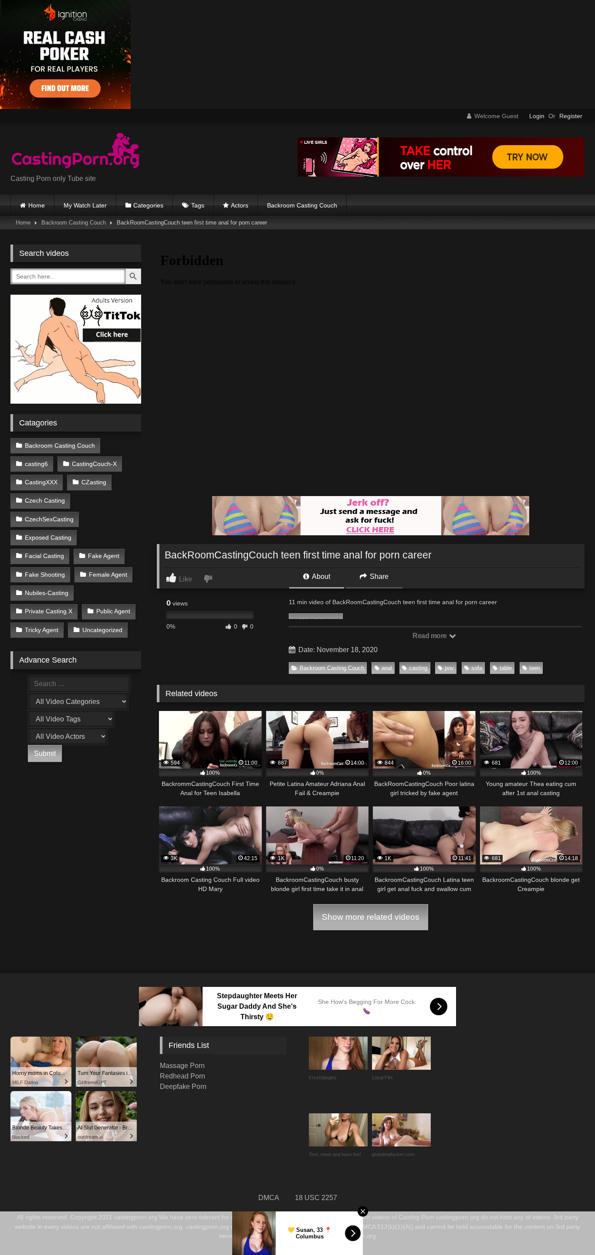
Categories (148, 205)
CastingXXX (41, 482)
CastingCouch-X (94, 463)
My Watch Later (85, 205)
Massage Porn (182, 1065)
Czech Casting (45, 500)
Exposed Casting (48, 537)
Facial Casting (44, 555)
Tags (197, 205)
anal (387, 668)
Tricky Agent (41, 629)
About (320, 576)
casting (418, 668)
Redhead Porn (182, 1076)
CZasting (93, 482)
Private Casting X (48, 611)
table (506, 668)
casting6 (36, 463)
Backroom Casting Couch (302, 205)
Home (36, 205)
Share (378, 576)
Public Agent (113, 611)
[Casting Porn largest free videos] (75, 151)
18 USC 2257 (316, 1197)
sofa (476, 668)
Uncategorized (102, 629)
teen (534, 668)
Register (570, 115)
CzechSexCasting (49, 519)
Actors (239, 205)
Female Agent (108, 574)
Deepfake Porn (183, 1086)
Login (536, 115)
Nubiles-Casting (46, 592)
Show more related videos (370, 917)
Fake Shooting (45, 574)
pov (449, 668)
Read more (430, 635)
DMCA (268, 1197)
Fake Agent (103, 555)
